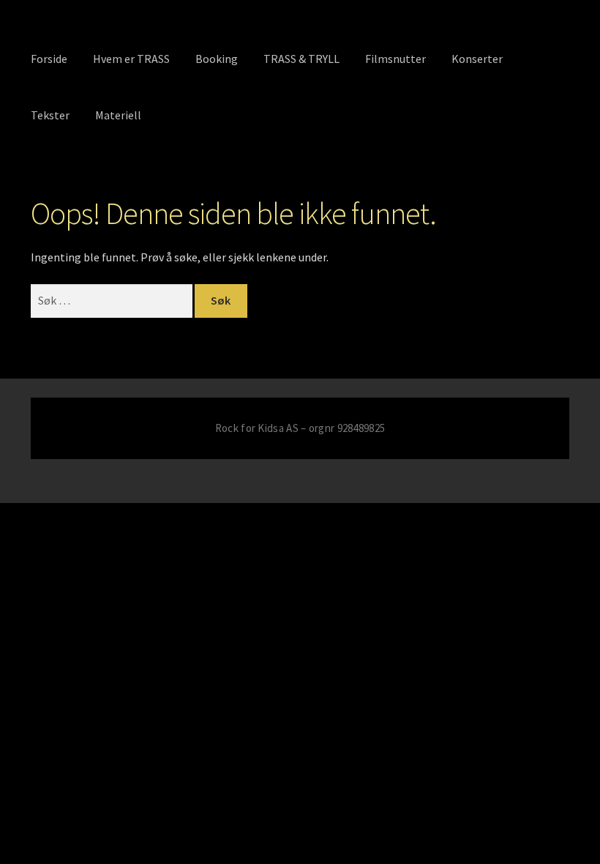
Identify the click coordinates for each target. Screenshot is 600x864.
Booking (216, 58)
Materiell (118, 115)
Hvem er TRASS (131, 58)
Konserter (477, 58)
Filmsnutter (395, 58)
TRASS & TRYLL (301, 58)
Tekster (50, 115)
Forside (49, 58)
